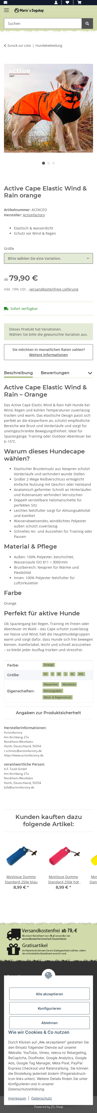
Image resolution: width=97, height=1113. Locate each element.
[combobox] (48, 258)
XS (45, 674)
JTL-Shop (57, 1107)
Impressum (17, 1098)
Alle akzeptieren (49, 994)
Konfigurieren (49, 1008)
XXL (81, 674)
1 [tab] (43, 163)
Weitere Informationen (48, 354)
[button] (55, 2)
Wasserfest (51, 684)
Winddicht (69, 684)
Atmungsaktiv (53, 691)
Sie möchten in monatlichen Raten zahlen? (48, 352)
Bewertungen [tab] (55, 373)
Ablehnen (49, 1023)
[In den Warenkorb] (8, 61)
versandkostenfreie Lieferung (53, 289)
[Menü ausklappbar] (6, 8)
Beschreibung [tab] (18, 373)
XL (72, 674)
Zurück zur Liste (19, 45)
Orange (48, 665)
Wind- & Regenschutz (57, 697)
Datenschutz (41, 1098)
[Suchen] (87, 23)
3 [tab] (53, 163)
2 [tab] (48, 163)
